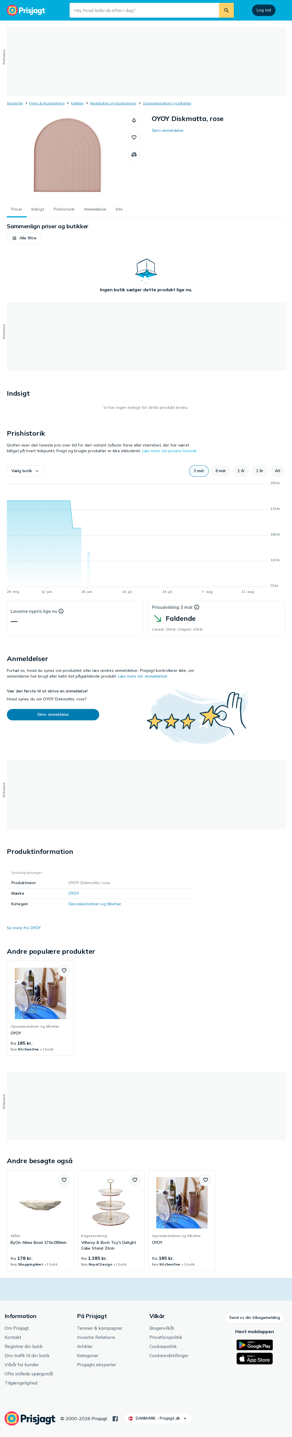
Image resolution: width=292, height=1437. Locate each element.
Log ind (264, 10)
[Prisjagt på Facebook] (115, 1418)
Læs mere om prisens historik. (170, 450)
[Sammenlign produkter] (134, 154)
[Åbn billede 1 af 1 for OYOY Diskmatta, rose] (67, 157)
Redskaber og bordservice (113, 103)
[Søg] (226, 10)
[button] (134, 120)
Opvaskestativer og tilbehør (167, 103)
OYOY (73, 893)
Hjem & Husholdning (46, 103)
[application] (146, 538)
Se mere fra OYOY (24, 927)
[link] (40, 1008)
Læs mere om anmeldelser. (143, 676)
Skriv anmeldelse (167, 130)
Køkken (77, 103)
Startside (15, 103)
